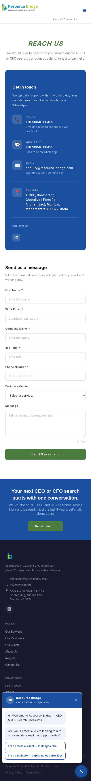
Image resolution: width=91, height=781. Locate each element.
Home (57, 19)
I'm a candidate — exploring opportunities (35, 755)
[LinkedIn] (16, 237)
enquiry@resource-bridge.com (49, 168)
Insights (10, 658)
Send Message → (45, 454)
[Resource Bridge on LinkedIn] (9, 609)
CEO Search (13, 686)
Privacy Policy (13, 772)
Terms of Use (34, 772)
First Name (14, 290)
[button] (84, 10)
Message (11, 405)
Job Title (12, 347)
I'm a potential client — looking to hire (32, 746)
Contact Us (12, 664)
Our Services (13, 631)
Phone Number (16, 367)
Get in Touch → (45, 526)
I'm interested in (16, 386)
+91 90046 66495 (39, 122)
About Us (11, 651)
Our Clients (12, 645)
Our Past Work (14, 638)
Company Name (17, 328)
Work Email (14, 309)
